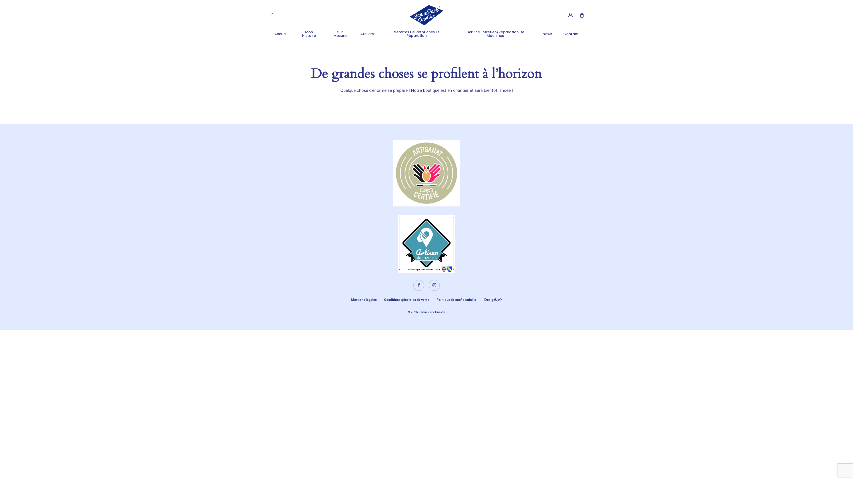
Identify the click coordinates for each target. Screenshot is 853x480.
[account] (570, 15)
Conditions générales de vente (406, 300)
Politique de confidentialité (456, 300)
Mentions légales (364, 300)
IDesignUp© (493, 300)
